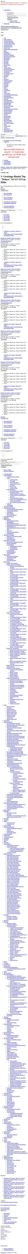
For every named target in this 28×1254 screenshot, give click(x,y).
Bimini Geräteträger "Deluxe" (17, 651)
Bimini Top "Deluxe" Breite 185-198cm (10, 331)
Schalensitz (12, 1079)
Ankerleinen (10, 505)
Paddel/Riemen (7, 103)
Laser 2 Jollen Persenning (13, 889)
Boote (5, 51)
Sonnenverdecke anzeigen (13, 1124)
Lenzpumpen (7, 93)
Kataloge (6, 160)
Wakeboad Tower (8, 131)
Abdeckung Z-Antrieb (12, 759)
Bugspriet (6, 62)
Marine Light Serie (11, 710)
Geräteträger (7, 72)
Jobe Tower (10, 1161)
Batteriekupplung (11, 539)
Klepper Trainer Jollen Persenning (15, 886)
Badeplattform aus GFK (13, 523)
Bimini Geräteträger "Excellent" (18, 652)
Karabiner (6, 83)
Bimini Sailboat (14, 675)
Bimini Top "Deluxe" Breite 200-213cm (10, 362)
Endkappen (13, 689)
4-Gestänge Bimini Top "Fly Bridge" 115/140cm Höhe (17, 646)
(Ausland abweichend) (6, 241)
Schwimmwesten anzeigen (13, 1096)
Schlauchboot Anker (12, 1053)
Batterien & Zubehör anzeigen (14, 536)
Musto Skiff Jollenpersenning (14, 898)
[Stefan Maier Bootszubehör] (9, 26)
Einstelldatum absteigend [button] (10, 203)
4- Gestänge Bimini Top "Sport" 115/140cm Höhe (18, 643)
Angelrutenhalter (8, 45)
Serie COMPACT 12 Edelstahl (17, 984)
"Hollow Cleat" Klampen (16, 929)
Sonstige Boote (10, 709)
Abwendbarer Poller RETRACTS (18, 934)
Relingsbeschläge (14, 696)
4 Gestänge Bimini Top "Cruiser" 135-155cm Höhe (18, 634)
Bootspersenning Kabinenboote (14, 740)
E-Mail (8, 14)
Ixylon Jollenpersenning (13, 883)
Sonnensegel (10, 1130)
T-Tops (5, 127)
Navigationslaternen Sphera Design (15, 978)
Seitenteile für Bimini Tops (16, 699)
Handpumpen (10, 559)
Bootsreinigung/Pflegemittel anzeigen (16, 804)
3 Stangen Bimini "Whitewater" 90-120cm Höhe (18, 583)
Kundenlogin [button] (7, 10)
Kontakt (6, 1216)
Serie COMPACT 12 (15, 983)
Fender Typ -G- (11, 824)
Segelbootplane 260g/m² (16, 750)
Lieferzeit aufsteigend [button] (9, 206)
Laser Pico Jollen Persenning (14, 893)
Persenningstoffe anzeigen (13, 1025)
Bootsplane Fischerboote (13, 734)
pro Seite (3, 223)
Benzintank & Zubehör (9, 56)
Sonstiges (12, 700)
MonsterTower (10, 1163)
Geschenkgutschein (8, 73)
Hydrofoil (6, 79)
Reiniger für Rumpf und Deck (14, 805)
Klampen (6, 86)
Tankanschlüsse (11, 550)
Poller (11, 959)
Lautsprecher (7, 90)
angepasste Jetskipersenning (17, 849)
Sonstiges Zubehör (11, 852)
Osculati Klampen (11, 926)
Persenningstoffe (8, 100)
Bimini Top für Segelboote (13, 668)
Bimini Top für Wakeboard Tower (15, 665)
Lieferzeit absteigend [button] (9, 207)
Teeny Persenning (11, 909)
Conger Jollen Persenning (13, 864)
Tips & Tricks (7, 164)
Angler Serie (10, 717)
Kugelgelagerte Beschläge (16, 695)
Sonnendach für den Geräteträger (15, 1088)
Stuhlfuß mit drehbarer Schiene (17, 1086)
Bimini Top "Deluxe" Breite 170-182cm (10, 300)
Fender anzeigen (11, 822)
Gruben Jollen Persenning (13, 878)
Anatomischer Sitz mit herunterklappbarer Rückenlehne (18, 1063)
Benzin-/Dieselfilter (11, 543)
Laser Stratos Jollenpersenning (14, 895)
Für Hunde (9, 1099)
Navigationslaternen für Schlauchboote (16, 977)
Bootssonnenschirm (11, 1129)
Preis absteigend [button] (8, 194)
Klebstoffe (12, 693)
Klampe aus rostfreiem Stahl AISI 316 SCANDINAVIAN (18, 955)
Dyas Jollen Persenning (12, 866)
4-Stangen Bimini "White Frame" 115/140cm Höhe (18, 609)
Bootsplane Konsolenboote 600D (15, 753)
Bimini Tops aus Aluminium (14, 564)
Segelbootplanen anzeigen (16, 747)
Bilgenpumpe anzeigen (12, 556)
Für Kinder (9, 1100)
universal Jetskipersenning (16, 851)
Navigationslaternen (9, 97)
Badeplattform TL (11, 526)
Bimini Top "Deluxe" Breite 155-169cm (10, 269)
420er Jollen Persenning (13, 856)
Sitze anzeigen (13, 1061)
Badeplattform (7, 53)
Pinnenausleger (10, 1110)
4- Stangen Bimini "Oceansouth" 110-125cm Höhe (18, 603)
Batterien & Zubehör (9, 55)
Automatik (9, 1097)
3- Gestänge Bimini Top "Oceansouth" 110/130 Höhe (17, 623)
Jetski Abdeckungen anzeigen (17, 848)
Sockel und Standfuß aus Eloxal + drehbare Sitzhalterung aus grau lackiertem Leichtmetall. (18, 1082)
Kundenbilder (7, 161)
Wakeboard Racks (11, 1171)
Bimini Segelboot (14, 676)
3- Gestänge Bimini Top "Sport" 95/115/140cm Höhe (18, 629)
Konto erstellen (13, 21)
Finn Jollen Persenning (12, 872)
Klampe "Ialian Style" (15, 950)
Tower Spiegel (10, 1170)
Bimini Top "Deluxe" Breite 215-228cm (10, 393)
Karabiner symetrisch (12, 919)
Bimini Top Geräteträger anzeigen (18, 649)
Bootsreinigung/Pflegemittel (10, 49)
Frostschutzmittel (8, 70)
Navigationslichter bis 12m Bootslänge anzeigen (16, 988)
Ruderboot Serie (11, 716)
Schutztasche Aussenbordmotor (14, 795)
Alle (5, 38)
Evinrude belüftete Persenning (17, 776)
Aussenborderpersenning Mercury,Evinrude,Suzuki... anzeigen (17, 769)
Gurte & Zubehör (14, 692)
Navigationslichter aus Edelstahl (18, 991)
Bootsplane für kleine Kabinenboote (16, 737)
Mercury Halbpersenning (19, 790)
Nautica (9, 1028)
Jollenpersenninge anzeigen (13, 855)
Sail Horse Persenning (12, 903)
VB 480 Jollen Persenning (13, 912)
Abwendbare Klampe (15, 932)
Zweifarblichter (14, 995)
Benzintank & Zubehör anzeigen (15, 542)
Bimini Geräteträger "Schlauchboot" (15, 656)
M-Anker (12, 485)
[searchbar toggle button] (4, 30)
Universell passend (14, 793)
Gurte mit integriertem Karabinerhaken (16, 1144)
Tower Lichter (10, 1168)
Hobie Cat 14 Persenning (13, 881)
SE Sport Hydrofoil (11, 515)
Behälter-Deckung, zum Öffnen (18, 1068)
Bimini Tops (7, 48)
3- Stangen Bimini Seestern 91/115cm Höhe (16, 578)
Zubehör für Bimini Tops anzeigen (18, 679)
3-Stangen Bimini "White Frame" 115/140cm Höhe (18, 595)
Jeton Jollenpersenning (12, 885)
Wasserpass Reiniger (12, 808)
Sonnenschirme (10, 666)
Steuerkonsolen (10, 1090)
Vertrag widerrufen (8, 1248)
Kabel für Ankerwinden (13, 1146)
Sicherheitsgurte (11, 1105)
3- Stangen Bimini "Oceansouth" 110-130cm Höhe (18, 589)
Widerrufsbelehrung (8, 1250)
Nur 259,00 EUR (5, 1208)
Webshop (3, 1252)
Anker (8, 478)
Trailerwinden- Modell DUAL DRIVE (16, 1151)
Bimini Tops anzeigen (12, 563)
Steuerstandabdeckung (12, 801)
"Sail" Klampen (14, 930)
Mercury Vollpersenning (19, 791)
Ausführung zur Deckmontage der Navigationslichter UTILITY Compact (18, 1004)
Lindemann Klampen (12, 924)
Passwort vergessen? (15, 22)
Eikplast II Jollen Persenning (14, 869)
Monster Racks (10, 1173)
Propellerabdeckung (9, 102)
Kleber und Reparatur (12, 1049)
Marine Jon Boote (11, 715)
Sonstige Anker (14, 488)
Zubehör (9, 800)
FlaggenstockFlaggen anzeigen (14, 828)
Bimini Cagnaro (14, 672)
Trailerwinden (7, 126)
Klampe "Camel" (14, 944)
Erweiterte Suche (10, 137)
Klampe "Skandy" (14, 951)
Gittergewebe (10, 1027)
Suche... (25, 136)
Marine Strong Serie (12, 712)
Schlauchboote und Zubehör (11, 109)
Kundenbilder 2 (7, 163)
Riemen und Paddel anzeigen (14, 1039)
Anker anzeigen (14, 479)
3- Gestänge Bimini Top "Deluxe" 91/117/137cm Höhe (18, 617)
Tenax (5, 124)
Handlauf (6, 76)
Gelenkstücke (13, 691)
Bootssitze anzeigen (12, 812)
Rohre (11, 698)
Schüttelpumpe (7, 113)
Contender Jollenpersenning (14, 865)
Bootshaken (7, 59)
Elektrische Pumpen (12, 1046)
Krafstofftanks (10, 513)
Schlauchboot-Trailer (12, 1055)
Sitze (8, 1059)
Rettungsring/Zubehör (12, 1036)
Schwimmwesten (8, 121)
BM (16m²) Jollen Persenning (14, 861)
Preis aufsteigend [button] (8, 193)
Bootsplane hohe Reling (13, 739)
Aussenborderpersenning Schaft (14, 794)
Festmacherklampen (15, 936)
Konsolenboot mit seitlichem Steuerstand (17, 754)
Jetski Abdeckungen (12, 846)
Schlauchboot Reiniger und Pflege (15, 807)
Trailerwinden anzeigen (12, 1143)
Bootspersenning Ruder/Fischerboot (15, 736)
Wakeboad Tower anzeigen (13, 1160)
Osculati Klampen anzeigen (16, 927)
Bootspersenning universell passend (15, 725)
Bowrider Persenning (12, 726)
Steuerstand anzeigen (12, 1134)
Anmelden (3, 467)
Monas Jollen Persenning (13, 896)
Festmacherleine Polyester (16, 498)
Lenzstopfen (10, 970)
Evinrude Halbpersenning (19, 778)
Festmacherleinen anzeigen (16, 491)
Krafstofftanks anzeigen (16, 546)
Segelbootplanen (11, 746)
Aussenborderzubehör (12, 510)
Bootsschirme (7, 65)
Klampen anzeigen (11, 923)
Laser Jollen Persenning (13, 892)
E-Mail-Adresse (4, 462)
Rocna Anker (13, 486)
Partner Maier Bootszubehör (11, 1217)
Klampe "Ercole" (14, 946)
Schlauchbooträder (11, 1058)
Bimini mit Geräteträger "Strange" (18, 661)
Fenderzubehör (7, 68)
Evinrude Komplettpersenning (18, 781)
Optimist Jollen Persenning (13, 900)
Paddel (8, 1021)
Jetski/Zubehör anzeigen (13, 845)
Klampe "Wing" (14, 953)
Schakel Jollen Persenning (13, 905)
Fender (5, 66)
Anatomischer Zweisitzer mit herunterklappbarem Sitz (17, 1065)
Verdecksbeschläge (8, 130)
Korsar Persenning (11, 888)
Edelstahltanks (13, 547)
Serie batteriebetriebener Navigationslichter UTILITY (17, 993)
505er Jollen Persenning (13, 859)
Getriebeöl (6, 75)
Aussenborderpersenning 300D (14, 763)
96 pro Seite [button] (7, 220)
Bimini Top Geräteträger (13, 648)
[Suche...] (19, 136)
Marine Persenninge (12, 719)
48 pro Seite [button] (7, 219)
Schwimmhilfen (11, 1103)
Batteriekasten (10, 537)
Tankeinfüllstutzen (11, 552)
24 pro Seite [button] (7, 217)
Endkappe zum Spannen (16, 688)
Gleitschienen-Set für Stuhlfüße (17, 1078)
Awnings (9, 1126)
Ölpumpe (6, 99)
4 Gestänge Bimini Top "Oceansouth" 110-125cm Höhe (18, 637)
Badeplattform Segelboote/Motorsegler (16, 525)
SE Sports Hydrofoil (9, 123)
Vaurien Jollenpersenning (13, 910)
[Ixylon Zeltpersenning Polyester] (9, 1202)
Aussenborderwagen (9, 42)
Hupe (5, 77)
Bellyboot (9, 708)
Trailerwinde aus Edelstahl (13, 1147)
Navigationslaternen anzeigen (14, 976)
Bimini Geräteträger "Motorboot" (18, 654)
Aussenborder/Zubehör (9, 43)
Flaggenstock (10, 831)
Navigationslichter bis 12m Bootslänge (16, 985)
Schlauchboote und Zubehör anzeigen (16, 1045)
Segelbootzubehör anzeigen (13, 1109)
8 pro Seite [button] (6, 214)
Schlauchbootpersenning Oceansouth (16, 744)
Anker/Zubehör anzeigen (13, 476)
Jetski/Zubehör (7, 82)
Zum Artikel (3, 246)
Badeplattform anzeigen (13, 520)
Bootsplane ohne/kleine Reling (14, 733)
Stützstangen (13, 702)
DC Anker (12, 481)
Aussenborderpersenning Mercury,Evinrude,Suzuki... (13, 765)
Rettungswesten (11, 1102)
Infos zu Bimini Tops (15, 611)
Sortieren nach (4, 210)
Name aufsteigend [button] (8, 197)
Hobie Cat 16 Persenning (13, 882)
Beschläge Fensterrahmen (16, 681)
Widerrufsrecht (7, 1219)
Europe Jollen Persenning (13, 871)
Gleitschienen (13, 1076)
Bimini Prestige (14, 674)
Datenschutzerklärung (9, 1223)
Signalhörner (7, 107)
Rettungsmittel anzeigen (13, 1035)
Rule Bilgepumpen (11, 560)
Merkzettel (6, 23)
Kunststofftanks (14, 549)
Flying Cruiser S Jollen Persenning (15, 875)
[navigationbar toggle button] (5, 28)
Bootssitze (6, 60)
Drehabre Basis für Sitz (15, 1073)
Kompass (6, 89)
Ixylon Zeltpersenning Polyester (8, 1205)
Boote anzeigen (10, 706)
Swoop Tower (10, 1164)
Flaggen (9, 829)
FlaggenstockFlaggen (9, 69)
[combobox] (4, 190)
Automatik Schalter (11, 557)
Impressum (6, 1214)
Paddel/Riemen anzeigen (13, 1019)
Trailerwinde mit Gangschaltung (15, 1148)
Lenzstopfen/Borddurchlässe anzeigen (16, 968)
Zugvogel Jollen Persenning (14, 913)
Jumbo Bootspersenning (13, 742)
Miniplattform (10, 533)
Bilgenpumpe (7, 58)
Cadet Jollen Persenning (13, 862)
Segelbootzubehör (8, 110)
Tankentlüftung (10, 553)
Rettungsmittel (7, 104)
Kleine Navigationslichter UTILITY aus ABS (16, 1012)
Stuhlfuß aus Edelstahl (15, 1085)
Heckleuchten (13, 1010)
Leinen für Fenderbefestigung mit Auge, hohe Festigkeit (18, 500)
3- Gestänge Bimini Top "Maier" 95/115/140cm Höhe (18, 620)
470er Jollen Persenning (13, 858)
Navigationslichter (14, 990)
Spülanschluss (7, 117)
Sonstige (9, 503)
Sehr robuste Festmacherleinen (17, 502)
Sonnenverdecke (8, 111)
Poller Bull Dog (14, 960)
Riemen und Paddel (8, 106)
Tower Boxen (10, 1167)
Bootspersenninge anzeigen (13, 723)
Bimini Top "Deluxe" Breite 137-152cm (10, 238)
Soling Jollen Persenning (13, 907)
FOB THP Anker (14, 482)
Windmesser (10, 1117)
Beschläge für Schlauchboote (17, 686)
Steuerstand (6, 119)
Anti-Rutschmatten (8, 41)
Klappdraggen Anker (15, 484)
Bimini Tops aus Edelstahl (13, 613)
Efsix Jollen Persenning (12, 868)
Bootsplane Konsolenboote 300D (15, 752)
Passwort (9, 16)
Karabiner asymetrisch (12, 917)
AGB (5, 1220)
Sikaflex (6, 114)
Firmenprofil (7, 1213)
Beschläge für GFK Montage (17, 685)
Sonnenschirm (7, 116)
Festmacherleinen (11, 489)
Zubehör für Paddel (11, 1022)
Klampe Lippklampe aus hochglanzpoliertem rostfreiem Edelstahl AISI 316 (17, 942)
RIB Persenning (11, 1052)
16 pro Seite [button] (7, 216)
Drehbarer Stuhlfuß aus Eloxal (17, 1075)
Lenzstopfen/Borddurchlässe (11, 94)
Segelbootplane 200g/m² (16, 749)
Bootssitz (9, 814)
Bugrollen (6, 63)
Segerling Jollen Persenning (13, 906)
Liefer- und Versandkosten (10, 1222)
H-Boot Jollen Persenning (13, 879)
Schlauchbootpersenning (13, 743)
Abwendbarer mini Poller (16, 933)
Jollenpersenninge (8, 80)
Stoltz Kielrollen (8, 120)
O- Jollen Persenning (12, 899)
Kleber (5, 87)
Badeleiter (6, 52)
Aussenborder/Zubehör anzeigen (15, 509)
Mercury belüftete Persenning (17, 788)
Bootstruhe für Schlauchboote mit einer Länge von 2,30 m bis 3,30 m (16, 816)
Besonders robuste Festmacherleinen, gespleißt (16, 493)
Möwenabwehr (7, 96)
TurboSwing (7, 128)
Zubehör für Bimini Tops (13, 678)
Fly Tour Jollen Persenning (13, 873)
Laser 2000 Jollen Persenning (14, 890)
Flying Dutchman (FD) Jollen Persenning (17, 876)
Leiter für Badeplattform (13, 532)
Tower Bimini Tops (11, 1165)
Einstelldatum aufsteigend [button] (10, 202)
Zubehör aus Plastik (15, 703)
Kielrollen (6, 85)
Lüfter (5, 92)
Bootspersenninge (8, 46)
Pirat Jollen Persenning (12, 902)
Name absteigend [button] (8, 199)
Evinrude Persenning (15, 771)
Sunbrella (9, 1029)
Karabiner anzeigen (11, 916)
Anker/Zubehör (7, 39)
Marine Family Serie (12, 713)
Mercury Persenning (15, 783)
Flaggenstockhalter (11, 832)
